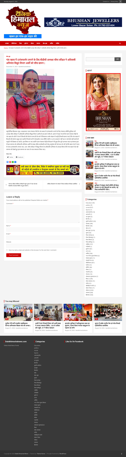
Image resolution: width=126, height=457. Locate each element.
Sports (88, 210)
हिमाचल (88, 295)
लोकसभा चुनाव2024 (91, 276)
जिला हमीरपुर (89, 242)
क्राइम (7, 43)
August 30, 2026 (99, 159)
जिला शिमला (89, 240)
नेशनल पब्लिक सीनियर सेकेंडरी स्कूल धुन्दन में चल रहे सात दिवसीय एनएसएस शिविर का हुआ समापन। (23, 185)
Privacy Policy (114, 1)
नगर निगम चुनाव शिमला (91, 256)
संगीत (87, 283)
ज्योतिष (57, 43)
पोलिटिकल (14, 43)
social (87, 207)
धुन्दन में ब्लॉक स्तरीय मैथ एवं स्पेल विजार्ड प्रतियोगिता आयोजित (107, 177)
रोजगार (87, 274)
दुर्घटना (26, 43)
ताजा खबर (90, 138)
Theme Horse (41, 454)
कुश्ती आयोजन (89, 221)
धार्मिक (51, 43)
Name (8, 226)
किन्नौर (87, 219)
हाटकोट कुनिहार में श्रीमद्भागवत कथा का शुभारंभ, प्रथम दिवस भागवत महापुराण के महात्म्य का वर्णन (107, 166)
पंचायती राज (89, 260)
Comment (9, 203)
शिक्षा (20, 43)
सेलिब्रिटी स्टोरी (90, 286)
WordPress (62, 454)
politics (88, 205)
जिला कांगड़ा (89, 235)
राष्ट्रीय (88, 272)
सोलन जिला (89, 288)
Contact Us (106, 1)
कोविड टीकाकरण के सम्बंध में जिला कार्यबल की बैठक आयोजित (62, 184)
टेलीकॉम (88, 246)
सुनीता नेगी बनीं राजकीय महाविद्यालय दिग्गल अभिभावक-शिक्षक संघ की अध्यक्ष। (107, 144)
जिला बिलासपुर (89, 237)
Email (8, 234)
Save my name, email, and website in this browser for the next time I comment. (33, 250)
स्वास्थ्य (38, 43)
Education (89, 203)
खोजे (117, 59)
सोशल (32, 43)
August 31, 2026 (99, 147)
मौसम (87, 269)
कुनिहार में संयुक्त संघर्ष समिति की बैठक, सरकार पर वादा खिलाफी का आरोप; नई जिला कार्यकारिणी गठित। (107, 187)
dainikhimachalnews (25, 66)
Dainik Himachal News (21, 454)
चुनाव (87, 233)
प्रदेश (87, 265)
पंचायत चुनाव (89, 258)
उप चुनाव (88, 217)
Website (8, 242)
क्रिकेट (88, 226)
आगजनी (88, 214)
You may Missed (12, 301)
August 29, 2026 (99, 192)
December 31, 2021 (12, 66)
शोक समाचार (89, 281)
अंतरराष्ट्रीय (89, 212)
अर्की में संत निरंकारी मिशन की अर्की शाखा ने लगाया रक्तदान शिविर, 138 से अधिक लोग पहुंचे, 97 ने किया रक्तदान (107, 155)
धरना (87, 251)
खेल (87, 228)
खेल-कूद (45, 43)
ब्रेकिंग (87, 267)
